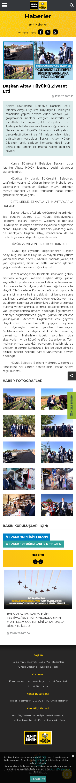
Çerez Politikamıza (60, 769)
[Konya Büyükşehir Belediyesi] (38, 5)
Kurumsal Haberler (57, 700)
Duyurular (38, 700)
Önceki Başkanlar (28, 666)
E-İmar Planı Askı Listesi (51, 720)
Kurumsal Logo (36, 681)
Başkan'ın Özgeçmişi (24, 661)
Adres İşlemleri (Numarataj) (48, 715)
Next (40, 561)
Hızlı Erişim (71, 404)
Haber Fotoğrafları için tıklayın (35, 543)
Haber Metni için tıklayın (28, 536)
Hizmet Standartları (38, 686)
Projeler (13, 700)
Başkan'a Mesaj (49, 666)
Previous (35, 561)
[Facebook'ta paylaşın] (40, 32)
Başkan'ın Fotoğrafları (51, 661)
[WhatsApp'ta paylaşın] (55, 32)
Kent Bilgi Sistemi (21, 715)
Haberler (41, 24)
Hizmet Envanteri (57, 681)
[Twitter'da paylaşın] (47, 32)
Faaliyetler (25, 700)
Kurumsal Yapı (17, 681)
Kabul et (38, 779)
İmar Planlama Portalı (23, 720)
